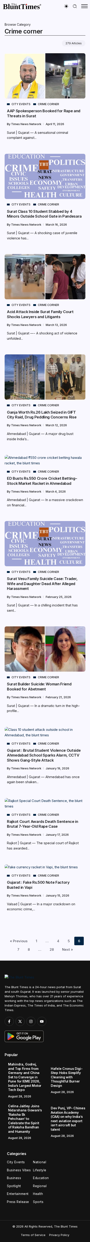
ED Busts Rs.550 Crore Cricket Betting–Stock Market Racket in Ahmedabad (42, 480)
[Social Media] (9, 1021)
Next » (67, 949)
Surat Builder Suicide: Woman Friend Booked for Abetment (39, 686)
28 (52, 949)
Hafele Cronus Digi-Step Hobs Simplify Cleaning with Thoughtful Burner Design (67, 1077)
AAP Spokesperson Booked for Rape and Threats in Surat (43, 113)
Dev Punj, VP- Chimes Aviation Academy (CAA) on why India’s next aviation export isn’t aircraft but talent (68, 1118)
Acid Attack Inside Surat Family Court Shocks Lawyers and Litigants (40, 314)
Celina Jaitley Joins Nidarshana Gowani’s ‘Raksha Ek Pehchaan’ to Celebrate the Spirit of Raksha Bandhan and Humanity (25, 1118)
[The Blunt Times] (22, 6)
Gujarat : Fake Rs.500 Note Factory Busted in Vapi (38, 884)
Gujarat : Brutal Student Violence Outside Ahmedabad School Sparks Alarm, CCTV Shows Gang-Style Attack (44, 755)
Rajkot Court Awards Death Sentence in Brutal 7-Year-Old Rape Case (42, 824)
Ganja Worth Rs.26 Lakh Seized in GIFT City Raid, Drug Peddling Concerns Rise (41, 414)
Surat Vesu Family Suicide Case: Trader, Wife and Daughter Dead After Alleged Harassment (42, 583)
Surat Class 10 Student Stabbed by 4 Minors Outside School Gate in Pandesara (44, 214)
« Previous (18, 941)
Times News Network (26, 124)
